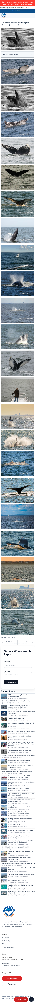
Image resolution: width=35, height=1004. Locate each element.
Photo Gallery (6, 940)
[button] (31, 54)
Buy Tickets (5, 937)
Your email (7, 671)
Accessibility (5, 963)
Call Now (13, 984)
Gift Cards (5, 944)
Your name (7, 661)
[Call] (31, 999)
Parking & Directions (8, 947)
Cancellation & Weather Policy (11, 965)
